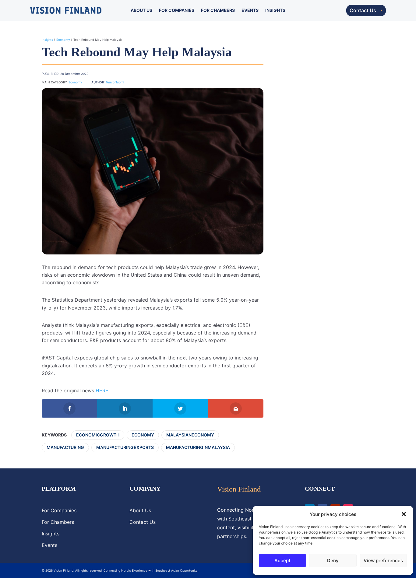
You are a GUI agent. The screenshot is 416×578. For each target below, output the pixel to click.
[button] (404, 514)
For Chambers (218, 10)
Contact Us (363, 10)
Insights (275, 10)
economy (143, 434)
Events (250, 10)
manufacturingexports (125, 447)
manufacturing (65, 447)
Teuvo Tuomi (115, 82)
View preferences (383, 560)
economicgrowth (97, 434)
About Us (141, 10)
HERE (102, 390)
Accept (282, 560)
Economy (63, 39)
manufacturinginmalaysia (198, 447)
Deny (333, 560)
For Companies (176, 10)
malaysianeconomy (190, 434)
